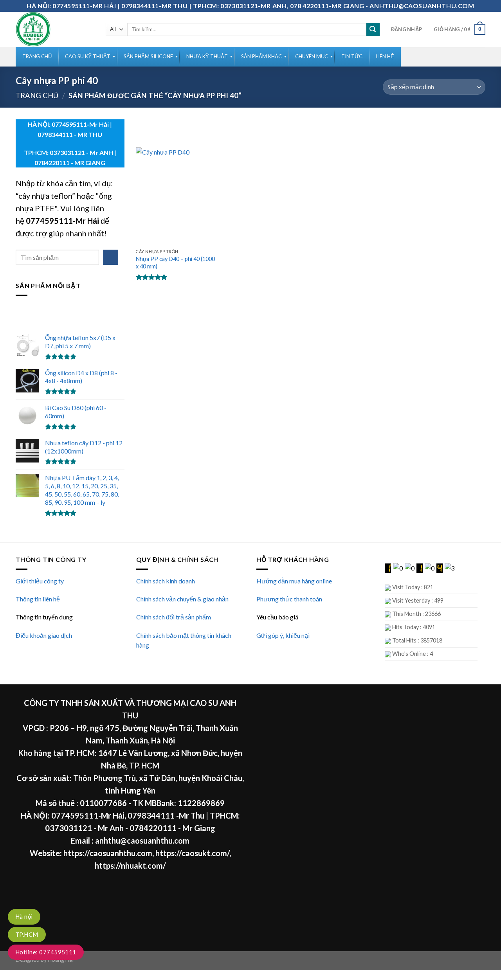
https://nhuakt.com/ (130, 865)
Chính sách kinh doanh (165, 581)
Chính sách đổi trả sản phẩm (173, 617)
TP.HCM (26, 934)
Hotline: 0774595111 (45, 952)
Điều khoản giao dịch (44, 635)
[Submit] (373, 29)
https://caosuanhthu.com (107, 853)
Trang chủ (37, 95)
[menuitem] (37, 57)
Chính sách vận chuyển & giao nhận (182, 599)
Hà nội (24, 916)
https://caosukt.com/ (192, 853)
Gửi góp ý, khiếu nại (283, 635)
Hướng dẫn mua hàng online (294, 581)
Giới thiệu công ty (40, 581)
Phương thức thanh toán (289, 599)
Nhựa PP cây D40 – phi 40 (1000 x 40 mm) (175, 263)
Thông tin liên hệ (38, 599)
